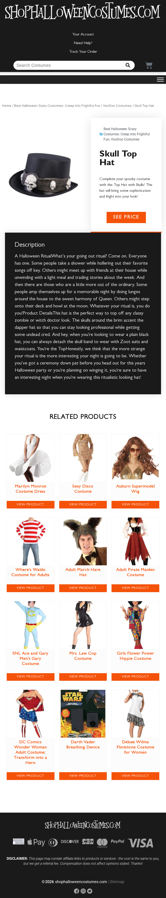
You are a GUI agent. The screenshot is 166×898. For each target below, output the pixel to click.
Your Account (83, 35)
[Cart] (149, 65)
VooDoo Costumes (117, 106)
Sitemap (117, 881)
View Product (30, 505)
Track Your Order (83, 52)
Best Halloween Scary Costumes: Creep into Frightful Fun (57, 106)
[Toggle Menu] (160, 80)
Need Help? (83, 43)
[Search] (128, 65)
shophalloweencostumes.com (81, 881)
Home (6, 106)
